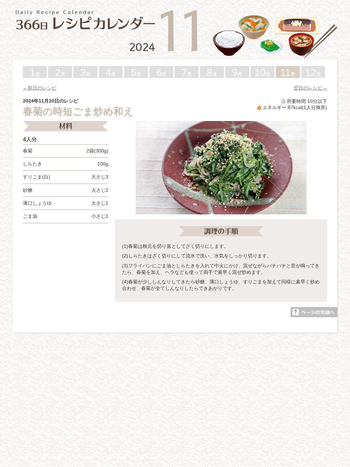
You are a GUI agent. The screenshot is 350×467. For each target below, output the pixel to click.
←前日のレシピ (39, 88)
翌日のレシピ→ (310, 88)
